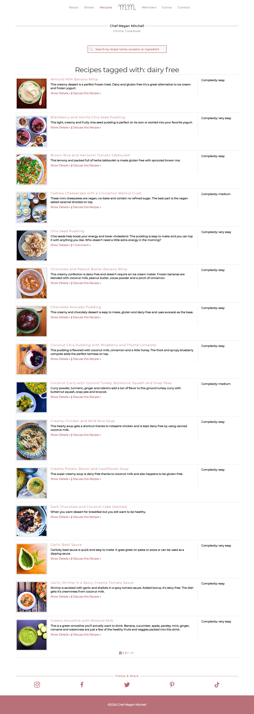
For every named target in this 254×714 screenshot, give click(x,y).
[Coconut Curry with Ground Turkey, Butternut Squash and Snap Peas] (32, 397)
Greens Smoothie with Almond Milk (82, 620)
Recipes (106, 7)
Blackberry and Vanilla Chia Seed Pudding (88, 117)
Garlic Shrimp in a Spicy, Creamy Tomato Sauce (92, 582)
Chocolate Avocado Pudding (76, 307)
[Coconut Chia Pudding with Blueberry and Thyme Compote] (32, 359)
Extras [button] (167, 7)
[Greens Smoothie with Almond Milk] (32, 635)
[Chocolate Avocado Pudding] (32, 321)
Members (149, 7)
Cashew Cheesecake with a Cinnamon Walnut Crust (96, 193)
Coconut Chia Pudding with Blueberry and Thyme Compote (103, 345)
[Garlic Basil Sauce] (32, 559)
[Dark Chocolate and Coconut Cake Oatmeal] (32, 521)
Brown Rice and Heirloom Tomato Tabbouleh (90, 155)
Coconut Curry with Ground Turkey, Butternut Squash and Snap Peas (111, 383)
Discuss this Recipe (86, 93)
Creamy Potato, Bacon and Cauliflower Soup (90, 469)
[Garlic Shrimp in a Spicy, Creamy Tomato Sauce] (32, 597)
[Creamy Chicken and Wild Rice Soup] (32, 440)
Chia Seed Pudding (67, 231)
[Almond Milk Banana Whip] (32, 94)
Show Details (59, 93)
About (74, 7)
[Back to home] (127, 7)
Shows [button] (89, 7)
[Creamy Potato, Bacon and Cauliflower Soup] (32, 483)
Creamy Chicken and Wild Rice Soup (83, 421)
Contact (184, 7)
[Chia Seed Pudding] (32, 245)
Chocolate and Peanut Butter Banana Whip (89, 269)
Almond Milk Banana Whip (74, 79)
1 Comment (81, 245)
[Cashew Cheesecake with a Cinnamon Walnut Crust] (32, 207)
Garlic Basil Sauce (66, 545)
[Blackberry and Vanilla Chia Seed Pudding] (32, 131)
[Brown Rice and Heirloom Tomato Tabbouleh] (32, 169)
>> (132, 653)
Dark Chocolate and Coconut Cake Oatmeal (89, 507)
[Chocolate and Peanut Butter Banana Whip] (32, 283)
